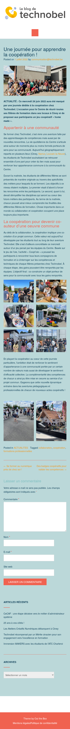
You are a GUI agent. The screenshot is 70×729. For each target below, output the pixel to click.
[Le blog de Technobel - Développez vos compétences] (35, 13)
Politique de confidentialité (43, 723)
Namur (41, 153)
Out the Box (41, 718)
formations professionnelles (18, 451)
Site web (8, 566)
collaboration (45, 447)
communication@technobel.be (47, 59)
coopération (59, 447)
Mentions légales (21, 723)
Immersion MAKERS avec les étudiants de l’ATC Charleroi (33, 643)
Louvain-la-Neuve (56, 153)
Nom (7, 537)
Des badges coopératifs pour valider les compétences (51, 467)
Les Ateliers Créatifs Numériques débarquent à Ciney (31, 628)
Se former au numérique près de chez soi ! (18, 467)
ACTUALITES (21, 447)
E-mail (8, 551)
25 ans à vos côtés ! (14, 622)
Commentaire (11, 499)
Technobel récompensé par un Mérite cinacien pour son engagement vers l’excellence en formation (32, 636)
